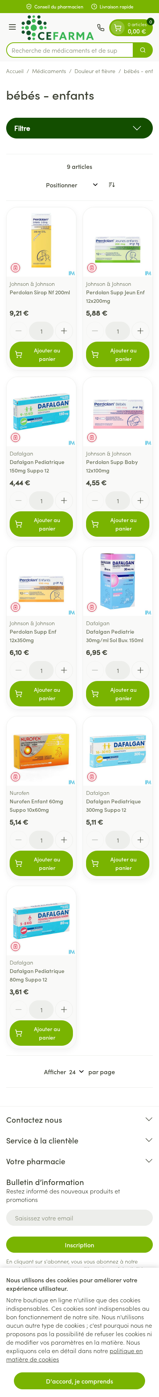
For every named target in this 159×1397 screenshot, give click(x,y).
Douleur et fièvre (94, 71)
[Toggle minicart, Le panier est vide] (118, 28)
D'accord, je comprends (79, 1381)
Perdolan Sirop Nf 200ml (40, 292)
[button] (79, 128)
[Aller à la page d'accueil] (58, 27)
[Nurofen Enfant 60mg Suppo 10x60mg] (41, 751)
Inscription (79, 1244)
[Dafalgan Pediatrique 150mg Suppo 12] (41, 411)
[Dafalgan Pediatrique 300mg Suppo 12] (117, 751)
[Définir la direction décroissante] (111, 184)
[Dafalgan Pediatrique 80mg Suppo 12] (41, 920)
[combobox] (70, 50)
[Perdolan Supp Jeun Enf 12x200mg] (117, 242)
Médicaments (49, 71)
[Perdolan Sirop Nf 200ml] (41, 242)
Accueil (15, 71)
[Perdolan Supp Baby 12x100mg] (117, 411)
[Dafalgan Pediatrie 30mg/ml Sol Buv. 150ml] (117, 581)
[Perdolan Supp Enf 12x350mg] (41, 581)
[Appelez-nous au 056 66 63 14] (101, 28)
